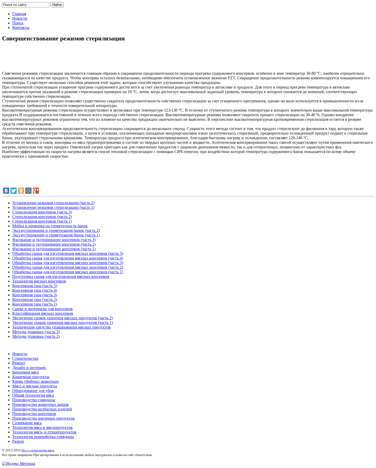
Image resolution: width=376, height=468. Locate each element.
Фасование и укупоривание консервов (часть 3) (54, 239)
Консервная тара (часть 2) (34, 299)
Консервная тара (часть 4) (34, 290)
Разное (18, 441)
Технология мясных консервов (39, 281)
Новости (19, 354)
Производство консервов (34, 413)
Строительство (25, 358)
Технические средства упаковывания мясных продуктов (61, 327)
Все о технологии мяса (37, 450)
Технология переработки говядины (43, 436)
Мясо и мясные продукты (34, 386)
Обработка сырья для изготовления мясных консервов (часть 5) (67, 253)
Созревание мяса (27, 423)
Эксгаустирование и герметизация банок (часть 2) (56, 230)
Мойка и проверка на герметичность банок (50, 226)
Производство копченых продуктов (43, 418)
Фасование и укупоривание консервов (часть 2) (54, 244)
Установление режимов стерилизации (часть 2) (53, 203)
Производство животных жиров (40, 404)
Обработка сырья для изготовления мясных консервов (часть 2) (67, 267)
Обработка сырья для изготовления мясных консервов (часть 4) (67, 258)
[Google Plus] (36, 191)
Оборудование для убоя (32, 390)
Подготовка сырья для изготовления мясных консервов (60, 276)
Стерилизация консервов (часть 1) (42, 221)
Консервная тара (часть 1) (34, 304)
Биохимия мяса (25, 372)
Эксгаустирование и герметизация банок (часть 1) (56, 235)
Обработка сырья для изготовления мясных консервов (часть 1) (67, 272)
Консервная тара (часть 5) (34, 286)
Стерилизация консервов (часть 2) (42, 216)
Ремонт (18, 363)
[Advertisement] (188, 58)
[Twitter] (13, 191)
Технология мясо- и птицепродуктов (44, 432)
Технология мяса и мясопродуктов (42, 427)
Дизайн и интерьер (29, 367)
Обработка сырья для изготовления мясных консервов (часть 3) (67, 262)
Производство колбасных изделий (42, 409)
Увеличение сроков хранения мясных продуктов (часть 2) (62, 318)
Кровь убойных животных (35, 381)
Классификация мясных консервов (42, 313)
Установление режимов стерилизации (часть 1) (53, 207)
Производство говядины (33, 400)
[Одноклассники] (21, 191)
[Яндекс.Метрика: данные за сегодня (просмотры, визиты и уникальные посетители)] (18, 463)
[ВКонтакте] (6, 191)
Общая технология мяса (33, 395)
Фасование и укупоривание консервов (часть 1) (54, 249)
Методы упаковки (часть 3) (36, 332)
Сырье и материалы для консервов (42, 309)
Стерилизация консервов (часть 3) (42, 212)
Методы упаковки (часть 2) (36, 336)
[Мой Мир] (28, 191)
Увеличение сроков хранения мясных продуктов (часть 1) (62, 322)
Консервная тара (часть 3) (34, 295)
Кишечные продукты (30, 377)
